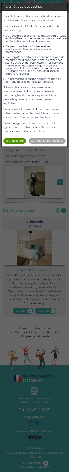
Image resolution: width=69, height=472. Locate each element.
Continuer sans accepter (47, 141)
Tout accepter (15, 141)
